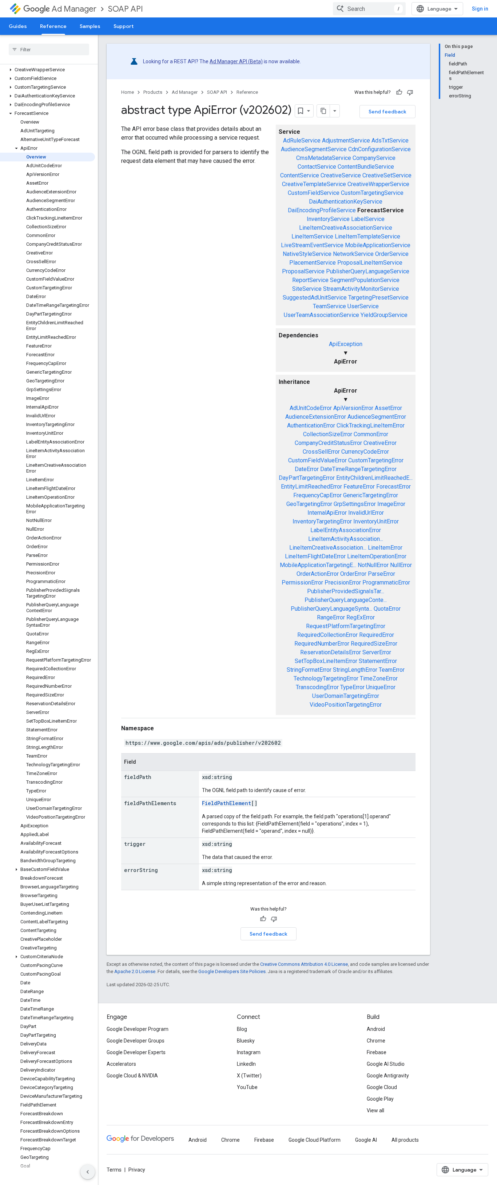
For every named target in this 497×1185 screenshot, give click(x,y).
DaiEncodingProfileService (322, 210)
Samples (90, 26)
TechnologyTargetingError (326, 678)
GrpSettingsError (355, 504)
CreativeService (341, 175)
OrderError (353, 573)
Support (124, 26)
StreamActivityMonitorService (361, 288)
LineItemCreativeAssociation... (327, 547)
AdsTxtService (390, 140)
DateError (307, 469)
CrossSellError (321, 451)
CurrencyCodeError (365, 451)
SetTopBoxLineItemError (326, 661)
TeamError (392, 669)
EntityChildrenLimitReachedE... (374, 477)
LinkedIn (246, 1064)
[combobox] (369, 8)
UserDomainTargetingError (345, 695)
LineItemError (385, 547)
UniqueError (380, 687)
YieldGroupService (384, 315)
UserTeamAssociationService (321, 315)
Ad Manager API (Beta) (236, 61)
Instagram (249, 1052)
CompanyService (374, 157)
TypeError (352, 687)
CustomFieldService (313, 192)
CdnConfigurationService (379, 149)
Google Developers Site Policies (232, 971)
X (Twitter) (249, 1075)
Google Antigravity (388, 1075)
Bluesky (246, 1041)
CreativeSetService (386, 175)
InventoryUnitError (376, 521)
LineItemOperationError (376, 556)
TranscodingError (317, 687)
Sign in (480, 9)
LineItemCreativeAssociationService (345, 227)
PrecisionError (343, 582)
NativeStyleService (307, 253)
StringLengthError (355, 669)
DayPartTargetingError (307, 477)
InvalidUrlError (366, 512)
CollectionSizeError (327, 434)
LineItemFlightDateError (315, 556)
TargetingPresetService (378, 297)
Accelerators (121, 1064)
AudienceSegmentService (314, 149)
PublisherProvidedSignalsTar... (345, 591)
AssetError (388, 408)
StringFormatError (309, 669)
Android (376, 1029)
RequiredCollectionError (327, 634)
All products (405, 1140)
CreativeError (380, 442)
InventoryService (328, 219)
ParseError (381, 573)
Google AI (366, 1140)
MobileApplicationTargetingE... (318, 565)
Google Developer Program (137, 1029)
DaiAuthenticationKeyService (345, 201)
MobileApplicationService (377, 245)
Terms (114, 1170)
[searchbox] (49, 49)
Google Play (380, 1099)
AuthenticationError (311, 425)
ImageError (391, 504)
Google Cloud (382, 1087)
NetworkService (353, 253)
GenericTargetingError (370, 495)
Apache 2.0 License (134, 971)
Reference (53, 26)
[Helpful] (399, 92)
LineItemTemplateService (367, 236)
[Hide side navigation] (87, 1172)
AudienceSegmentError (376, 416)
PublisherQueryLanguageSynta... (331, 608)
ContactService (317, 166)
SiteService (307, 288)
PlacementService (312, 262)
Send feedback (387, 111)
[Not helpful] (410, 92)
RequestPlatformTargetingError (345, 626)
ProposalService (303, 271)
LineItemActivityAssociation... (345, 538)
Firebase (376, 1052)
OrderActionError (318, 573)
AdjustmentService (346, 140)
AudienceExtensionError (315, 416)
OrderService (392, 253)
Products (152, 92)
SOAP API (125, 9)
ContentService (299, 175)
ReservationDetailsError (330, 652)
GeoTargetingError (309, 504)
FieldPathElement (226, 803)
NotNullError (373, 565)
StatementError (378, 661)
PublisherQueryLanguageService (367, 271)
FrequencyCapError (317, 495)
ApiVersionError (353, 408)
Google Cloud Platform (315, 1140)
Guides (18, 26)
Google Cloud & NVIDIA (132, 1075)
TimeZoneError (379, 678)
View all (375, 1110)
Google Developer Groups (135, 1041)
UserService (363, 306)
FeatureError (359, 486)
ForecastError (393, 486)
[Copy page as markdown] (323, 111)
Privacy (136, 1170)
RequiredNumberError (321, 643)
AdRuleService (302, 140)
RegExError (360, 617)
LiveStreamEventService (312, 245)
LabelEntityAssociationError (345, 530)
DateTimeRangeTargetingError (358, 469)
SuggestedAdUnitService (315, 297)
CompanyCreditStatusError (328, 442)
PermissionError (302, 582)
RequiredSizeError (374, 643)
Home (127, 92)
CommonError (371, 434)
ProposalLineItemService (369, 262)
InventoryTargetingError (322, 521)
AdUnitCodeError (311, 408)
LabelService (368, 219)
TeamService (329, 306)
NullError (401, 565)
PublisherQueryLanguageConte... (346, 599)
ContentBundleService (366, 166)
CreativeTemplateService (314, 184)
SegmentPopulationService (364, 280)
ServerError (376, 652)
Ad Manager (74, 9)
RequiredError (376, 634)
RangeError (331, 617)
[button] (47, 69)
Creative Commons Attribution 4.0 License (304, 964)
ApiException (345, 344)
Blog (242, 1029)
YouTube (247, 1087)
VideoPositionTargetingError (346, 704)
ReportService (310, 280)
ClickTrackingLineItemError (371, 425)
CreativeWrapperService (378, 184)
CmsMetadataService (323, 157)
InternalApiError (327, 512)
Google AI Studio (386, 1064)
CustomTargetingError (375, 460)
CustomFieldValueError (317, 460)
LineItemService (312, 236)
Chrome (376, 1041)
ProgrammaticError (386, 582)
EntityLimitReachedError (311, 486)
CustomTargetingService (372, 192)
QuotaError (387, 608)
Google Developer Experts (136, 1052)
